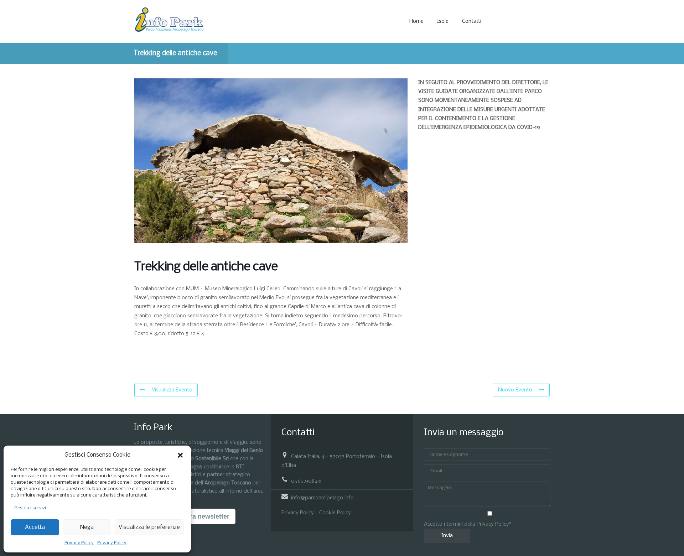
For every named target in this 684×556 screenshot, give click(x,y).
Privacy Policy (79, 543)
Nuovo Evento (515, 390)
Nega (87, 527)
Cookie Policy (335, 513)
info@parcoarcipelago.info (322, 497)
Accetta (35, 527)
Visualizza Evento (172, 390)
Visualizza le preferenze (149, 527)
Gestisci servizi (30, 508)
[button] (180, 455)
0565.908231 (306, 481)
